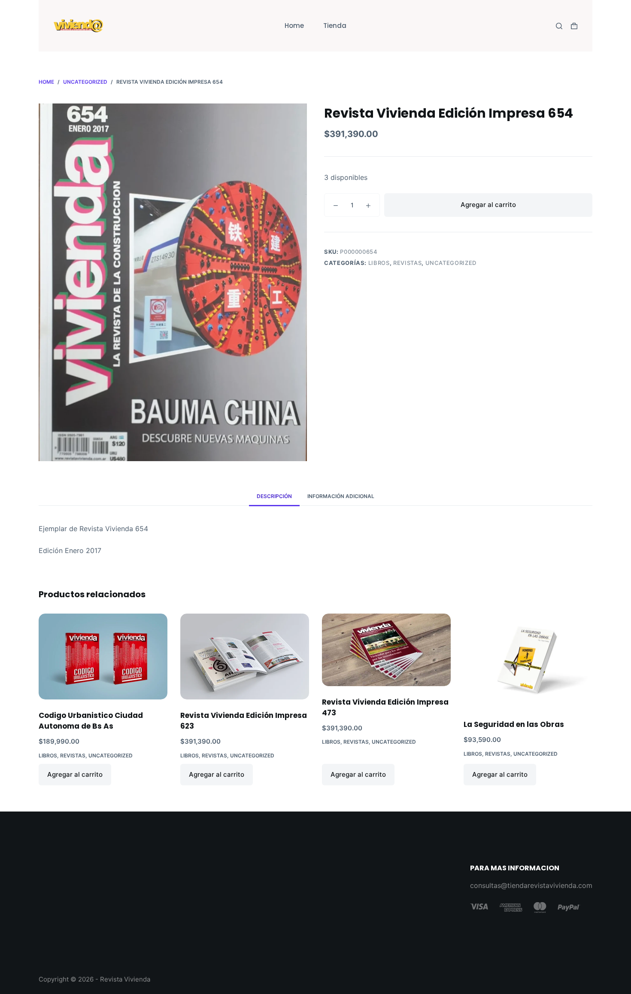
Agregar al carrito (488, 205)
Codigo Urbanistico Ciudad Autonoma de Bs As (91, 721)
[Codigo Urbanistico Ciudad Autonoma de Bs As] (103, 656)
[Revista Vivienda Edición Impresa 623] (244, 656)
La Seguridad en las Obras (514, 724)
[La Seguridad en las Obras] (528, 661)
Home (294, 25)
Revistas (407, 262)
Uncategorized (450, 262)
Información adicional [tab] (340, 496)
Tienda (334, 25)
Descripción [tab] (274, 496)
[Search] (559, 26)
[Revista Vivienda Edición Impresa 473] (386, 650)
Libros (379, 262)
